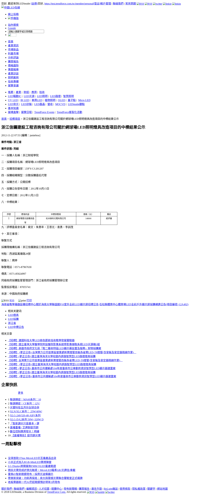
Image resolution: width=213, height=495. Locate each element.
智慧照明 (68, 96)
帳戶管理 (105, 3)
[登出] (96, 3)
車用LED (37, 100)
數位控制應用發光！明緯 (24, 431)
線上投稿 (13, 14)
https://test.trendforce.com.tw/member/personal (68, 3)
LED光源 (29, 96)
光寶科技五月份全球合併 (24, 407)
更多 (20, 392)
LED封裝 (26, 104)
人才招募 (44, 488)
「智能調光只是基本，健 (24, 423)
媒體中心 (56, 488)
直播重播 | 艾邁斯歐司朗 (24, 427)
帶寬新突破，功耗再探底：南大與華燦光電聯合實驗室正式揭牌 (45, 478)
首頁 (10, 41)
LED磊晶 (39, 104)
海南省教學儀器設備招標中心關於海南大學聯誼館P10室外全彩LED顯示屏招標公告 (50, 304)
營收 (50, 104)
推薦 (10, 92)
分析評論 (13, 57)
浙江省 (12, 323)
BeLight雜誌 (111, 488)
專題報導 (13, 69)
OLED (61, 100)
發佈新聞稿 (70, 488)
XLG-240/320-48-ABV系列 (25, 415)
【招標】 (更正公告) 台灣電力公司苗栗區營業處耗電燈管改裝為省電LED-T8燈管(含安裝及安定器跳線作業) (72, 352)
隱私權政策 (138, 488)
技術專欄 (13, 81)
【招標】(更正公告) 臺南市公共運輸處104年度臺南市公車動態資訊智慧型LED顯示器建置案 (61, 368)
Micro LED (84, 100)
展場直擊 (13, 112)
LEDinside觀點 (76, 104)
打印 (29, 300)
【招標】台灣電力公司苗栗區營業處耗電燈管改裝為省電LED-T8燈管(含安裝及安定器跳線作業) (65, 360)
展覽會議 (13, 85)
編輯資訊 (31, 488)
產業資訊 (13, 45)
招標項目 (14, 118)
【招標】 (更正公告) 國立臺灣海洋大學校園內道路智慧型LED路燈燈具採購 (52, 364)
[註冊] (34, 3)
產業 (18, 92)
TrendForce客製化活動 (69, 112)
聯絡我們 (118, 3)
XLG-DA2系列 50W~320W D (27, 419)
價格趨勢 (13, 65)
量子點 (72, 100)
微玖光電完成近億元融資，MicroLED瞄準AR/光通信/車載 (41, 470)
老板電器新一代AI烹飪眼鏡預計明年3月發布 (34, 482)
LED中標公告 (16, 327)
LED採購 (13, 319)
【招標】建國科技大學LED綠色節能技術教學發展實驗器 (41, 340)
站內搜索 (13, 24)
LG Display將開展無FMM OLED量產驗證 (32, 466)
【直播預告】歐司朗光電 (26, 435)
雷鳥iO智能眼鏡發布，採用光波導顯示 (30, 474)
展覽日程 (26, 112)
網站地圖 (162, 488)
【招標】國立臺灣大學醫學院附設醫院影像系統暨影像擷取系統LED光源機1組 (54, 344)
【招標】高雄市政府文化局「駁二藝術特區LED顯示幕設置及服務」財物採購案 (54, 348)
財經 (26, 92)
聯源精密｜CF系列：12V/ (25, 403)
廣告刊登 (96, 488)
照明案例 (13, 77)
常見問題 (130, 3)
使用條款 (125, 488)
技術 (42, 92)
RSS (11, 300)
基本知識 (13, 108)
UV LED (13, 100)
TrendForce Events (44, 112)
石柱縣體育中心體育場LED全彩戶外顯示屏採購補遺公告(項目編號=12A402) (143, 304)
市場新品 (13, 49)
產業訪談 (13, 73)
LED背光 (13, 104)
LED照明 (42, 96)
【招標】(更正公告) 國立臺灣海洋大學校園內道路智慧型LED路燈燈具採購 (52, 356)
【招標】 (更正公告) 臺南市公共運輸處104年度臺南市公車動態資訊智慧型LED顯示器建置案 (62, 376)
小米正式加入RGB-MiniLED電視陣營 (29, 462)
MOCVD (60, 104)
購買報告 (13, 61)
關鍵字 (151, 488)
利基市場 (13, 53)
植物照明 (50, 100)
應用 (34, 92)
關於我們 (6, 488)
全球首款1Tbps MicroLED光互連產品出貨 (32, 458)
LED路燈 (55, 96)
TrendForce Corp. (56, 492)
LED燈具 (13, 315)
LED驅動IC (14, 96)
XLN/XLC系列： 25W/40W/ (26, 411)
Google (12, 28)
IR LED (24, 100)
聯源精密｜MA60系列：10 (25, 399)
